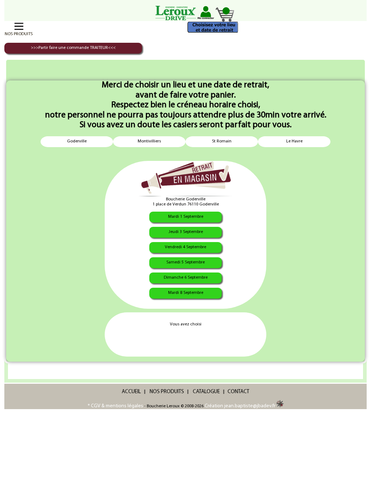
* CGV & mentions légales (115, 406)
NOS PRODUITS (167, 392)
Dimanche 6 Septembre (186, 277)
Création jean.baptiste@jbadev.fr (240, 406)
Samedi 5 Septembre (185, 262)
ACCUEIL (131, 392)
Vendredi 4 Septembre (185, 247)
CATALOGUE (206, 392)
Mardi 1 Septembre (185, 217)
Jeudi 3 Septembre (185, 232)
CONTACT (238, 392)
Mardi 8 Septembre (185, 293)
